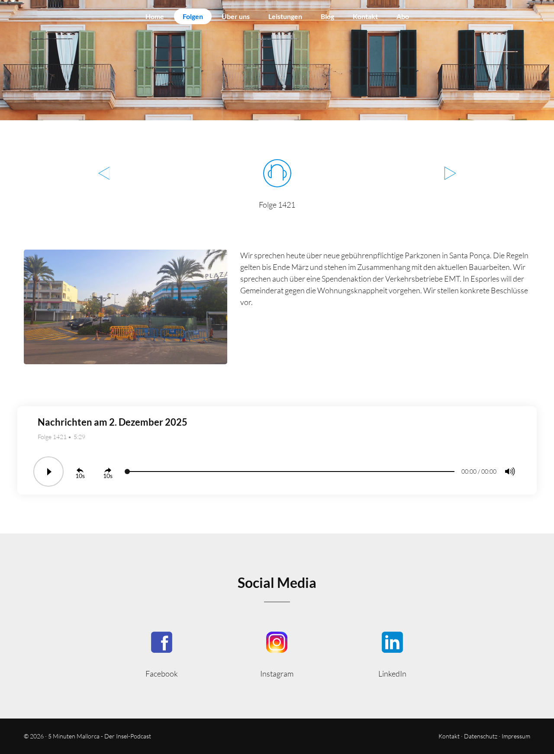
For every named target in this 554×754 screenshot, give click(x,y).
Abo (402, 16)
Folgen (193, 16)
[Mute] (510, 471)
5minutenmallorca (277, 654)
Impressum (516, 736)
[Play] (48, 471)
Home (154, 16)
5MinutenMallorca (161, 654)
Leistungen (285, 16)
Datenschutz (480, 736)
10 (78, 475)
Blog (327, 16)
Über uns (236, 16)
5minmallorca (392, 654)
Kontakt (365, 16)
